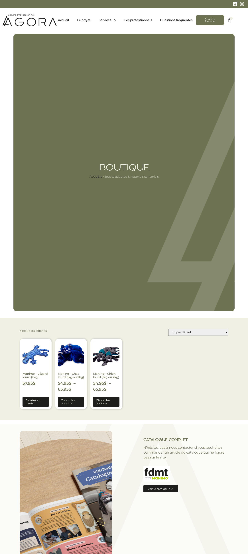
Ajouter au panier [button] (32, 402)
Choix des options (68, 402)
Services (105, 20)
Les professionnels (138, 20)
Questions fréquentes (176, 20)
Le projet (84, 20)
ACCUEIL (96, 176)
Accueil (63, 20)
